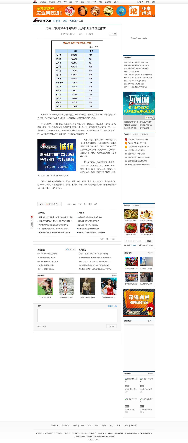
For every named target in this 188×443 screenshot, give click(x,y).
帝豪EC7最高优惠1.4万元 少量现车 (90, 217)
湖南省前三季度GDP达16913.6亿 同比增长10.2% (95, 257)
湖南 (74, 204)
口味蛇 (139, 245)
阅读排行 (127, 134)
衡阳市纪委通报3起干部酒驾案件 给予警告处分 (54, 232)
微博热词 (145, 134)
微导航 (134, 426)
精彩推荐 (41, 276)
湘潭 (95, 204)
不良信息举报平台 (146, 433)
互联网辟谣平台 (132, 433)
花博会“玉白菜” (130, 409)
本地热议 (128, 321)
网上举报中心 (119, 433)
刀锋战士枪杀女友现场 (87, 297)
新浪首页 (43, 2)
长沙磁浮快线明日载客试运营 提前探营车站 (53, 225)
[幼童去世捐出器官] (131, 382)
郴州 (90, 204)
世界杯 (116, 2)
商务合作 (67, 433)
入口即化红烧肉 (133, 71)
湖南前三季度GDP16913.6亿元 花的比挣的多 (94, 254)
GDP (79, 204)
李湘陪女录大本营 (131, 269)
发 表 (111, 326)
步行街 (148, 245)
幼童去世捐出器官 (131, 389)
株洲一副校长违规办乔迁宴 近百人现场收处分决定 (56, 217)
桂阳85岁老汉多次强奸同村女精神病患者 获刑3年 (55, 221)
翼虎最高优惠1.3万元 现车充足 (88, 221)
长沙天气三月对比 (146, 269)
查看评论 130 (112, 306)
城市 (65, 2)
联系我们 (76, 433)
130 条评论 (89, 34)
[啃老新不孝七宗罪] (146, 382)
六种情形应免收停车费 (136, 84)
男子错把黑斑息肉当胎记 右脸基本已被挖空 (53, 229)
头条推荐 (128, 58)
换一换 (72, 249)
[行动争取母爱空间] (146, 402)
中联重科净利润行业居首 (45, 265)
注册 (153, 2)
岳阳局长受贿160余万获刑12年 (47, 261)
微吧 (126, 426)
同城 (94, 2)
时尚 (76, 2)
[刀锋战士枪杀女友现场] (87, 286)
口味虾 (134, 245)
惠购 (100, 2)
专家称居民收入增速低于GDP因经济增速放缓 (94, 265)
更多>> (114, 275)
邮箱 (147, 2)
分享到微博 (51, 204)
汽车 (88, 2)
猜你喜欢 (41, 250)
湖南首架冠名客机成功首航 (137, 161)
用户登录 (140, 2)
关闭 (113, 239)
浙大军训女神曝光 (45, 297)
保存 (102, 239)
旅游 (82, 2)
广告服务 (59, 433)
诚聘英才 (93, 433)
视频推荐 (128, 374)
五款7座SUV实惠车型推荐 (137, 81)
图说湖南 (128, 253)
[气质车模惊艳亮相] (109, 286)
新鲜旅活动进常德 (131, 284)
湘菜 (143, 245)
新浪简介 (39, 433)
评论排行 (136, 134)
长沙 (84, 204)
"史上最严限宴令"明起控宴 (46, 257)
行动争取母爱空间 (146, 409)
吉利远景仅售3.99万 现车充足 (88, 225)
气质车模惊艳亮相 (109, 297)
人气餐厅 (136, 205)
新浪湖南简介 (49, 433)
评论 (41, 204)
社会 (125, 68)
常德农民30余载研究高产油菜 (47, 254)
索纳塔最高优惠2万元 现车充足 (88, 229)
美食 (70, 2)
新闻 (59, 2)
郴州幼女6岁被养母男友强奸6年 (139, 68)
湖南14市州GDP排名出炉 (45, 269)
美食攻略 (127, 205)
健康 (118, 426)
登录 (39, 326)
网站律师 (101, 433)
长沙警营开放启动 (146, 284)
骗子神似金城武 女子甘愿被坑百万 (140, 78)
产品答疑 (110, 433)
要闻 (125, 62)
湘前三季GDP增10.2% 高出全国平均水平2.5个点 (95, 261)
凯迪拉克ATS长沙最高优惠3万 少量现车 (91, 232)
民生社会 (73, 21)
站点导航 (108, 2)
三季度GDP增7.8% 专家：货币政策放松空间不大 (95, 269)
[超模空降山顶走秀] (66, 286)
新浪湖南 (52, 2)
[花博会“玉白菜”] (131, 402)
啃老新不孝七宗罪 (146, 389)
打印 (107, 239)
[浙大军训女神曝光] (45, 286)
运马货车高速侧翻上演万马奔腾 (139, 157)
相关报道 (82, 250)
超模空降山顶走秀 (66, 297)
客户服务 (84, 433)
